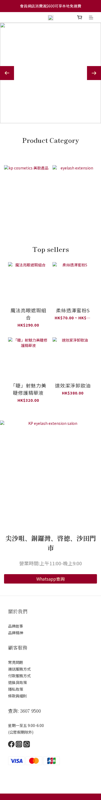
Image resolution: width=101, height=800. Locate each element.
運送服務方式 (19, 669)
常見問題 (15, 662)
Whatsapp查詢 (50, 578)
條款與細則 (17, 695)
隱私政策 (15, 689)
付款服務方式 (19, 675)
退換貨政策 (17, 682)
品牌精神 (15, 632)
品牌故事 (15, 626)
